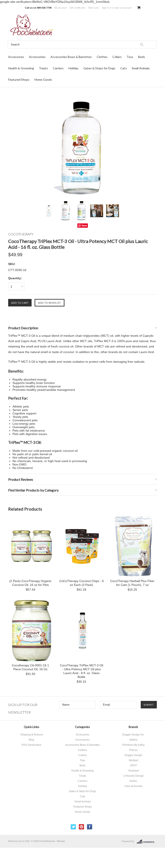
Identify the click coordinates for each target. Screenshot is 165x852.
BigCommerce (146, 841)
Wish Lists (93, 7)
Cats (123, 68)
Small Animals (141, 68)
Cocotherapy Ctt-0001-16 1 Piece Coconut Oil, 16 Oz (30, 667)
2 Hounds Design (133, 775)
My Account (60, 7)
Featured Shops (18, 79)
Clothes (102, 57)
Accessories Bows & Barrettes (71, 57)
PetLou (133, 750)
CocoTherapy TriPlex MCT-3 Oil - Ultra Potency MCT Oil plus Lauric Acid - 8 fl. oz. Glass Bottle (81, 671)
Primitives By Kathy (133, 744)
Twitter (73, 826)
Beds (141, 57)
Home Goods (43, 79)
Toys (130, 57)
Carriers (58, 68)
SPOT (133, 765)
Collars (117, 57)
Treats (43, 68)
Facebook (89, 826)
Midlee (134, 739)
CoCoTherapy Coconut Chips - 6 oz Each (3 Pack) (81, 583)
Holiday (73, 68)
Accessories (37, 57)
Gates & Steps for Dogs (99, 68)
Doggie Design (133, 755)
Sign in (105, 7)
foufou (133, 780)
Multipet (133, 760)
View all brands (133, 786)
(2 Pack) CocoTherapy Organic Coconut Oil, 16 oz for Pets (30, 583)
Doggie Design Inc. (133, 734)
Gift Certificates (77, 7)
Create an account (121, 7)
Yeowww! (133, 770)
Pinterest (81, 826)
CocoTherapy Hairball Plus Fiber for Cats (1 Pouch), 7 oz (132, 583)
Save (84, 225)
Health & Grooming (21, 68)
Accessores (16, 57)
